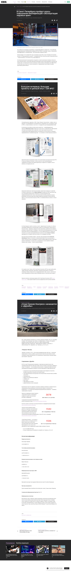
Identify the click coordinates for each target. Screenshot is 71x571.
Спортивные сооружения (21, 72)
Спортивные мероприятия (50, 287)
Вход (68, 1)
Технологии (61, 286)
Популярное (10, 543)
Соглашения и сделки (45, 287)
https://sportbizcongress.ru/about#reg (29, 405)
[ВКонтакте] (60, 1)
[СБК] (4, 2)
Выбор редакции (22, 543)
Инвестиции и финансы (67, 287)
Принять (66, 568)
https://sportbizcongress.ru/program (40, 401)
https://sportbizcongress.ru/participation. (29, 415)
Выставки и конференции (29, 287)
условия (61, 568)
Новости (21, 6)
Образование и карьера (32, 72)
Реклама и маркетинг (56, 287)
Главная (18, 6)
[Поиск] (65, 2)
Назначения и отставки (24, 287)
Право (34, 286)
